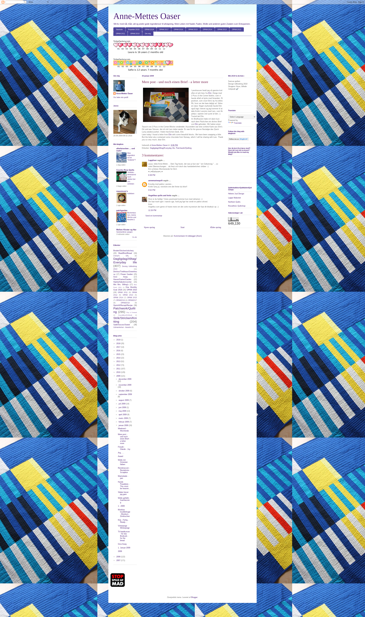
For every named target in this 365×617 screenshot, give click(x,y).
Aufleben (130, 194)
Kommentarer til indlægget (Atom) (188, 236)
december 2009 (125, 379)
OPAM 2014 (207, 29)
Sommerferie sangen (124, 232)
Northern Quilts (234, 202)
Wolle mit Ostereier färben (123, 462)
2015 (118, 354)
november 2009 (125, 385)
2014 (118, 358)
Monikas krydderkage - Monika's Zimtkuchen (124, 513)
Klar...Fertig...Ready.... (123, 521)
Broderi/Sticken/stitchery (123, 251)
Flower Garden (126, 274)
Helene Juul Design (236, 194)
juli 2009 (122, 404)
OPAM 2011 (120, 34)
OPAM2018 (125, 303)
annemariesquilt (155, 180)
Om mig (148, 34)
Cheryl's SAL (121, 256)
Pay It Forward (131, 312)
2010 (118, 372)
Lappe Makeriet (234, 198)
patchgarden (121, 210)
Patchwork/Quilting (183, 148)
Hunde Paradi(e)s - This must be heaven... (124, 485)
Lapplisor (152, 160)
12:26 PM (152, 210)
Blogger (194, 597)
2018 (118, 343)
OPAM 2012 (236, 29)
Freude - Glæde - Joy (124, 448)
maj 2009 (123, 411)
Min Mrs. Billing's (121, 284)
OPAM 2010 (135, 34)
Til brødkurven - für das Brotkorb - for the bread (124, 536)
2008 (118, 557)
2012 (118, 365)
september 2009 (125, 394)
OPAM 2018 (149, 29)
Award (120, 456)
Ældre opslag (215, 227)
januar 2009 (124, 425)
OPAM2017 (132, 300)
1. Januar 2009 (124, 548)
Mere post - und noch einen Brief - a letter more (124, 438)
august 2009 (124, 400)
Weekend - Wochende (123, 429)
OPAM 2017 (164, 29)
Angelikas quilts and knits (159, 195)
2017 (118, 347)
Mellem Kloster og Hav (126, 230)
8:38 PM (151, 175)
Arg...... (121, 453)
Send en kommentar (153, 216)
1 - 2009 (121, 506)
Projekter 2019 (133, 29)
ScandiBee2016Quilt (125, 315)
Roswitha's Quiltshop (236, 206)
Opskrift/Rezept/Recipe (123, 305)
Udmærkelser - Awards (122, 327)
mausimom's (122, 191)
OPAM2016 (120, 300)
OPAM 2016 (178, 29)
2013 (118, 361)
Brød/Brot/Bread (125, 253)
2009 (118, 376)
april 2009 (123, 414)
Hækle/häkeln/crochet (122, 282)
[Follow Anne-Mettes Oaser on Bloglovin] (238, 140)
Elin (210, 93)
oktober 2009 (124, 391)
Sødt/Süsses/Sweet (121, 325)
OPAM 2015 (193, 29)
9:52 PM (151, 190)
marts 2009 (123, 418)
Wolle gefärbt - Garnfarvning (124, 500)
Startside (119, 29)
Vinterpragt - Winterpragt (123, 527)
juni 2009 (123, 407)
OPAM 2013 (222, 29)
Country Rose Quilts (125, 170)
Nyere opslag (149, 227)
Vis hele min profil (120, 97)
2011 (118, 369)
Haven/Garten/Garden (122, 279)
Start (182, 227)
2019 (118, 340)
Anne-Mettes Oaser (146, 16)
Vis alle (134, 237)
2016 (118, 351)
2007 (118, 560)
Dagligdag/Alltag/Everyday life (162, 148)
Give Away (120, 277)
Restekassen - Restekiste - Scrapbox (124, 470)
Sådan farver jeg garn (123, 493)
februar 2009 (124, 422)
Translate (238, 123)
